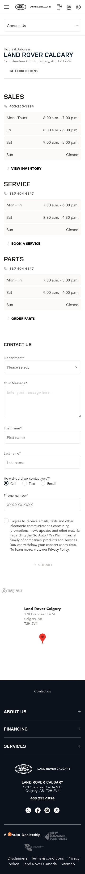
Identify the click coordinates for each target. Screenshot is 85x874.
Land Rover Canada (40, 863)
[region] (42, 633)
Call (13, 483)
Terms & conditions (47, 858)
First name (12, 428)
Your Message (15, 383)
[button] (42, 639)
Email (51, 483)
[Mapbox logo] (11, 590)
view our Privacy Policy (51, 549)
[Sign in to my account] (78, 7)
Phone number (16, 495)
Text (32, 483)
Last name (12, 453)
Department (14, 358)
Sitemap (68, 863)
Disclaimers (17, 858)
